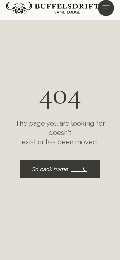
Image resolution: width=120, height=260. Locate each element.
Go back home (49, 169)
